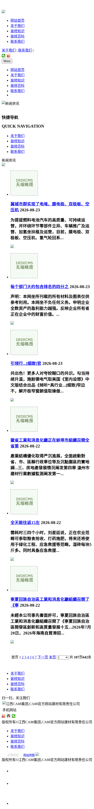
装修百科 (17, 36)
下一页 (43, 657)
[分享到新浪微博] (8, 55)
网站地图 (29, 755)
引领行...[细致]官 (25, 363)
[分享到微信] (3, 55)
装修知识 (17, 31)
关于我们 (17, 26)
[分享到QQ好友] (8, 716)
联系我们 (17, 41)
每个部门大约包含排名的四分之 (39, 286)
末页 (52, 657)
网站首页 (17, 20)
